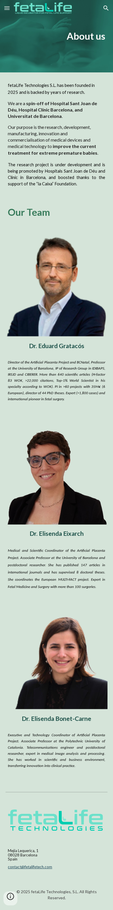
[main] (56, 36)
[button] (7, 8)
